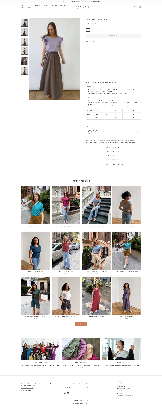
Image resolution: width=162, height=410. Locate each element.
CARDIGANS (54, 5)
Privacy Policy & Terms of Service (125, 395)
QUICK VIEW (35, 222)
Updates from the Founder (27, 387)
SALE (22, 8)
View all (81, 323)
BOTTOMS (45, 5)
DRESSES (37, 5)
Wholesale (119, 393)
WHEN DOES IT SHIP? (113, 147)
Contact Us (120, 381)
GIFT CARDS (63, 5)
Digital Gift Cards (121, 391)
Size (87, 27)
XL (105, 30)
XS (88, 30)
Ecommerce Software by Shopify (81, 403)
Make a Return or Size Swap (123, 388)
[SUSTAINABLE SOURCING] (121, 349)
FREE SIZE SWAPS (113, 151)
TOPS (30, 5)
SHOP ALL (24, 5)
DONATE (29, 8)
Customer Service (121, 386)
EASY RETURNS (113, 155)
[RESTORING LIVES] (40, 349)
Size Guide (119, 384)
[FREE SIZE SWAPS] (81, 349)
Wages (22, 390)
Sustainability (28, 390)
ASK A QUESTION (113, 159)
